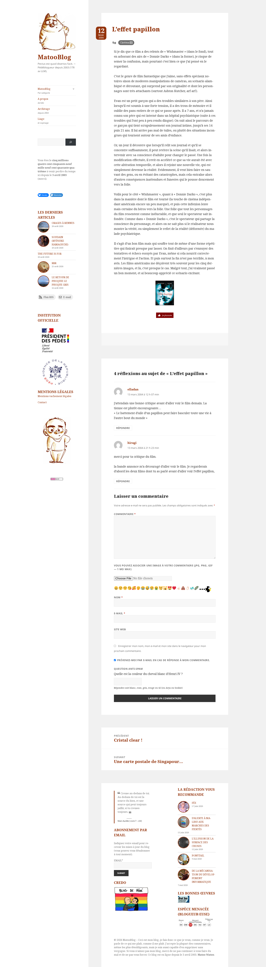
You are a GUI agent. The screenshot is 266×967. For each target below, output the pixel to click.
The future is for (49, 253)
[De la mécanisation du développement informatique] (183, 874)
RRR (54, 263)
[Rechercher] (70, 142)
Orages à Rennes (63, 223)
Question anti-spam (128, 668)
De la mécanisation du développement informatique (203, 876)
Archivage (44, 110)
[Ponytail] (183, 859)
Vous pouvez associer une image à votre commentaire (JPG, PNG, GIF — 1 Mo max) (163, 567)
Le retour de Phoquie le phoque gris (60, 281)
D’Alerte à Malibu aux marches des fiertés (201, 823)
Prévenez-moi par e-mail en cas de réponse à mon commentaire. (163, 660)
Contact (42, 402)
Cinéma (124, 42)
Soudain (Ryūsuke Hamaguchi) (60, 240)
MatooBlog (54, 57)
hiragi (132, 443)
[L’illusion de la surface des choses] (183, 842)
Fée (194, 803)
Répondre (123, 428)
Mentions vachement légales (54, 396)
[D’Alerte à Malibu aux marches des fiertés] (183, 822)
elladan (133, 389)
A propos (43, 100)
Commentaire (125, 514)
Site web (120, 629)
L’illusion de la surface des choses (203, 842)
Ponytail (198, 855)
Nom (118, 597)
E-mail (119, 613)
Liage (43, 120)
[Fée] (183, 807)
